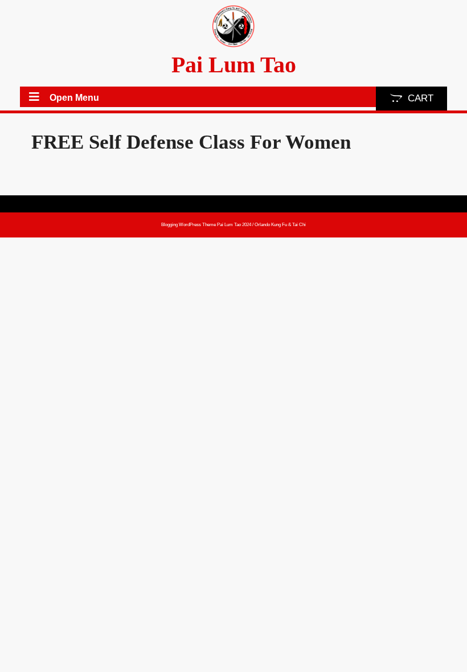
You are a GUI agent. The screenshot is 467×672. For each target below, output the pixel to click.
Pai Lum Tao (233, 64)
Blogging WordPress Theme (188, 224)
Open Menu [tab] (74, 98)
